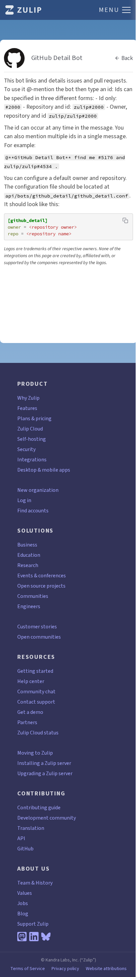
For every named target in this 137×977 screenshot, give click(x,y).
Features (27, 408)
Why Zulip (28, 397)
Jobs (22, 903)
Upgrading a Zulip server (44, 773)
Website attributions (106, 969)
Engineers (28, 606)
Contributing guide (39, 807)
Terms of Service (27, 969)
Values (24, 893)
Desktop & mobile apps (43, 469)
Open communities (39, 636)
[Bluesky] (46, 936)
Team (23, 882)
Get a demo (30, 712)
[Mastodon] (22, 936)
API (21, 838)
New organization (38, 490)
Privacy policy (65, 969)
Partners (27, 722)
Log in (24, 500)
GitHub (25, 848)
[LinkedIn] (34, 936)
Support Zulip (33, 923)
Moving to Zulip (35, 752)
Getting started (35, 670)
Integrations (32, 459)
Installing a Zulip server (44, 763)
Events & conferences (41, 575)
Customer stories (37, 626)
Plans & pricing (34, 418)
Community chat (36, 691)
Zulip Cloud (30, 428)
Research (27, 565)
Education (28, 554)
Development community (46, 817)
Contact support (36, 701)
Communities (32, 596)
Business (27, 544)
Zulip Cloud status (38, 732)
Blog (22, 913)
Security (26, 449)
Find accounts (33, 510)
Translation (30, 828)
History (44, 882)
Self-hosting (31, 438)
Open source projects (41, 585)
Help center (30, 681)
